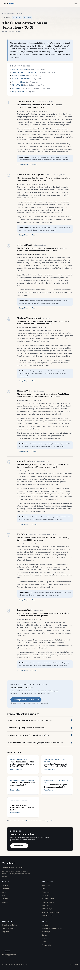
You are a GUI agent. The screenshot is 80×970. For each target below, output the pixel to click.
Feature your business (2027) (52, 928)
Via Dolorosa (17, 88)
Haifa (4, 892)
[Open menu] (76, 3)
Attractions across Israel (33, 821)
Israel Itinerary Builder (9, 925)
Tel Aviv (5, 885)
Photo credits (46, 945)
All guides (5, 932)
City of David (17, 85)
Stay (43, 889)
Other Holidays (47, 909)
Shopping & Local (47, 915)
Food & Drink (46, 885)
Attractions (27, 17)
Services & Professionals (50, 912)
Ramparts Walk (18, 91)
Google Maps (23, 164)
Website (34, 164)
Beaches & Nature (48, 899)
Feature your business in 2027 (24, 700)
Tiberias (5, 899)
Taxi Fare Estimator (8, 928)
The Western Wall (19, 69)
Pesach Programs (48, 902)
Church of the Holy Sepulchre (24, 72)
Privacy (44, 938)
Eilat (3, 895)
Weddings (45, 895)
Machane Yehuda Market (22, 79)
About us (45, 925)
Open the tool (18, 846)
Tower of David (18, 76)
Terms (44, 942)
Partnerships (46, 932)
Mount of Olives (18, 82)
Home (4, 13)
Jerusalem (11, 13)
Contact (44, 935)
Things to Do (17, 17)
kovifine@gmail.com (9, 955)
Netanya (5, 902)
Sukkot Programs (47, 905)
